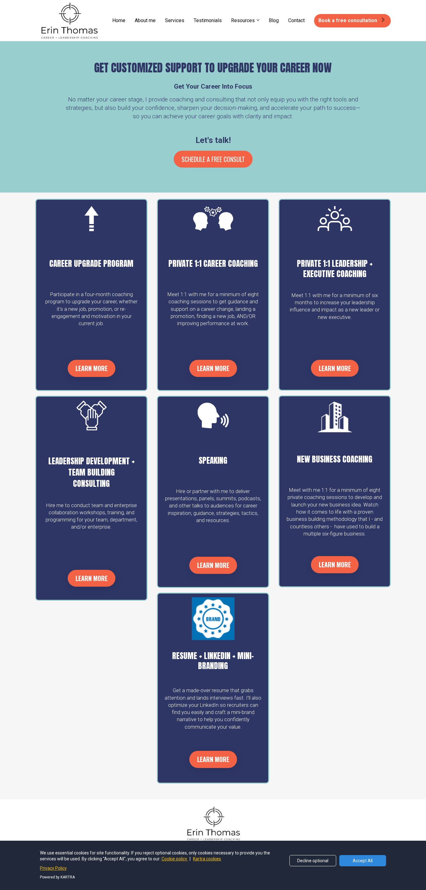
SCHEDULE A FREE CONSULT (213, 159)
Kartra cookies (207, 858)
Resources (243, 20)
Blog (274, 20)
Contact (296, 20)
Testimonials (208, 20)
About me (145, 20)
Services (174, 20)
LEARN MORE (91, 368)
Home (118, 20)
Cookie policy (175, 858)
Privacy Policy (53, 868)
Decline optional (312, 860)
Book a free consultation (347, 20)
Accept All (363, 860)
